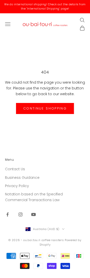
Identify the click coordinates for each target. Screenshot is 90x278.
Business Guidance (22, 177)
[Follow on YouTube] (33, 214)
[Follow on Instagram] (20, 214)
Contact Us (15, 169)
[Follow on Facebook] (7, 214)
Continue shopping (45, 108)
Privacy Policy (17, 185)
